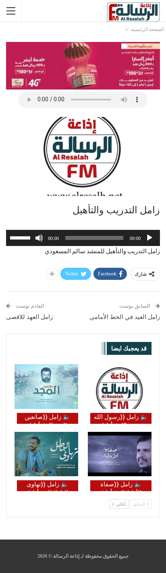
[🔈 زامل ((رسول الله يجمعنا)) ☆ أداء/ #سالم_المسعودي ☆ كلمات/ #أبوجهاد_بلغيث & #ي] (119, 386)
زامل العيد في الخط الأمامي (124, 317)
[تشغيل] (149, 238)
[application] (83, 238)
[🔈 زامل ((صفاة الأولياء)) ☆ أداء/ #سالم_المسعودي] (119, 454)
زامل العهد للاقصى (29, 317)
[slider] (21, 237)
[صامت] (39, 238)
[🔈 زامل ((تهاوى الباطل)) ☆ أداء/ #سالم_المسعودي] (46, 454)
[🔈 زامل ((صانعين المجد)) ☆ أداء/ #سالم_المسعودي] (46, 386)
